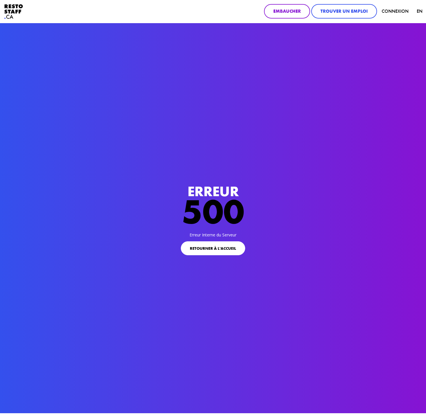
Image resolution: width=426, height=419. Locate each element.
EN (420, 11)
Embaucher (287, 11)
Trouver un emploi (344, 11)
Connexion (395, 11)
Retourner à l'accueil (213, 248)
